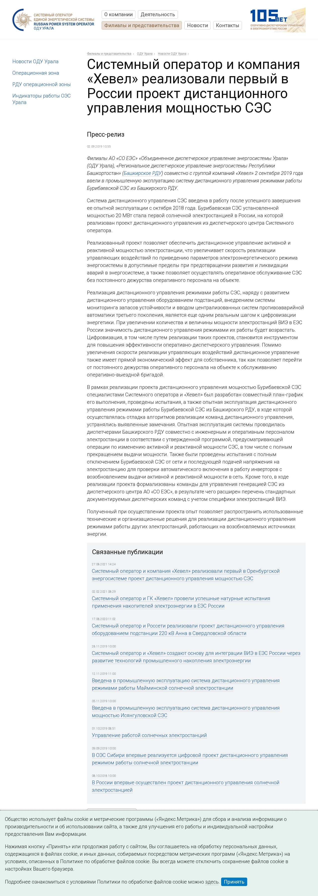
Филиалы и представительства (141, 25)
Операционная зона (35, 73)
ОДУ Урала (145, 53)
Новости (197, 25)
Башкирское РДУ (142, 173)
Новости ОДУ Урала (35, 61)
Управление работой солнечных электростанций (149, 735)
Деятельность (158, 14)
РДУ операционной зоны (41, 84)
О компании (118, 14)
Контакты (227, 25)
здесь (212, 882)
